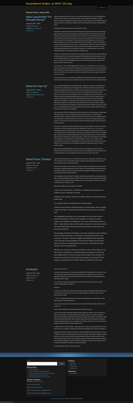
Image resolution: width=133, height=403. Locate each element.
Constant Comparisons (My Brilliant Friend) (39, 371)
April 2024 (72, 362)
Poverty (42, 94)
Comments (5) (29, 30)
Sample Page (102, 7)
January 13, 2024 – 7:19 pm (33, 163)
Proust (35, 167)
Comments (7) (29, 170)
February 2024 (73, 366)
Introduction (32, 269)
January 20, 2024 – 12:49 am (33, 90)
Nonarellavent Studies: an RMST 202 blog (49, 3)
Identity (37, 94)
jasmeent (29, 387)
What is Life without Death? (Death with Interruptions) (42, 373)
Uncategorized (35, 26)
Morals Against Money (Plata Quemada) (38, 375)
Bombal (35, 28)
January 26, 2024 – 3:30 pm (33, 23)
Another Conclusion (34, 369)
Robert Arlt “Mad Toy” (36, 86)
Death (39, 28)
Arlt (31, 94)
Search (28, 361)
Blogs (31, 28)
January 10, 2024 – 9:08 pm (33, 273)
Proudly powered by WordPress (57, 398)
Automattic (80, 398)
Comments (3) (29, 280)
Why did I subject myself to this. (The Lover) (39, 376)
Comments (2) (29, 97)
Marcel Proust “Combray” (38, 159)
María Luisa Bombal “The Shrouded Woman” (38, 18)
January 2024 (73, 368)
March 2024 (73, 364)
